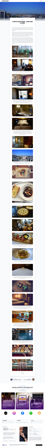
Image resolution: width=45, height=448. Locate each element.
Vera (35, 431)
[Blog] (5, 413)
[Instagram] (40, 1)
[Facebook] (41, 1)
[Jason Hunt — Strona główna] (5, 0)
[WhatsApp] (31, 413)
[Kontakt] (43, 1)
